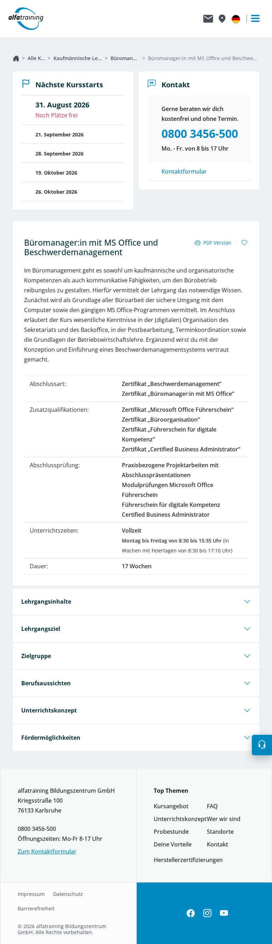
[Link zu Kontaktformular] (208, 18)
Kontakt (217, 844)
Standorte (220, 831)
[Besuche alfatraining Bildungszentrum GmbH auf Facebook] (191, 913)
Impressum (31, 894)
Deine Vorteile (173, 844)
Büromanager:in (125, 58)
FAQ (212, 806)
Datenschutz (68, 894)
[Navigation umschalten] (252, 18)
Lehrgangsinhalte (46, 601)
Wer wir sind (223, 819)
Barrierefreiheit (36, 908)
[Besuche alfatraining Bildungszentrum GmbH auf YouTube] (224, 913)
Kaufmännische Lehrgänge (77, 58)
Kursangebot (171, 806)
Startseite (16, 58)
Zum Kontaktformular (47, 851)
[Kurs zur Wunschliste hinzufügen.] (244, 242)
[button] (261, 745)
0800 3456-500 (37, 829)
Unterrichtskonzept (49, 710)
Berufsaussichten (46, 683)
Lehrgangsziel (40, 629)
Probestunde (171, 831)
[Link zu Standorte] (222, 18)
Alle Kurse (36, 58)
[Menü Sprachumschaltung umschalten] (236, 18)
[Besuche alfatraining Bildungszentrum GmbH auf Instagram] (207, 913)
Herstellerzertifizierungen (188, 860)
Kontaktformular (184, 171)
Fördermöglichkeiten (50, 737)
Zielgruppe (36, 656)
